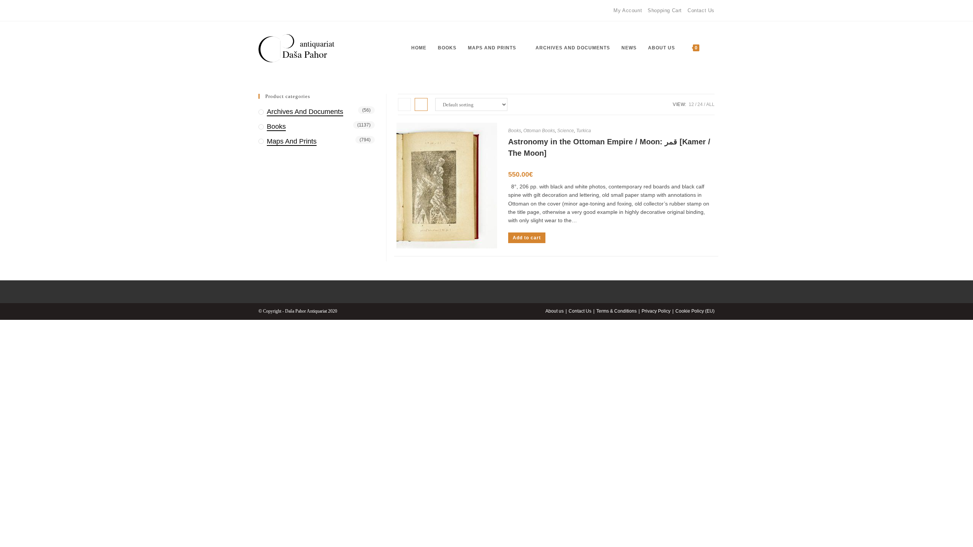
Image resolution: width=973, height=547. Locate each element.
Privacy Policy (656, 311)
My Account (627, 10)
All (710, 104)
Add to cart (527, 237)
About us (554, 311)
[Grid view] (404, 104)
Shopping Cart (665, 10)
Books (514, 130)
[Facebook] (261, 10)
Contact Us (701, 10)
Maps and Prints (292, 141)
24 (700, 104)
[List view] (421, 104)
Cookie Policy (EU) (695, 311)
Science (565, 130)
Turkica (583, 130)
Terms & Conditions (616, 311)
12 (691, 104)
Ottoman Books (539, 130)
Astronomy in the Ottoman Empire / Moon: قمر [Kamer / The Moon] (609, 147)
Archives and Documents (305, 111)
